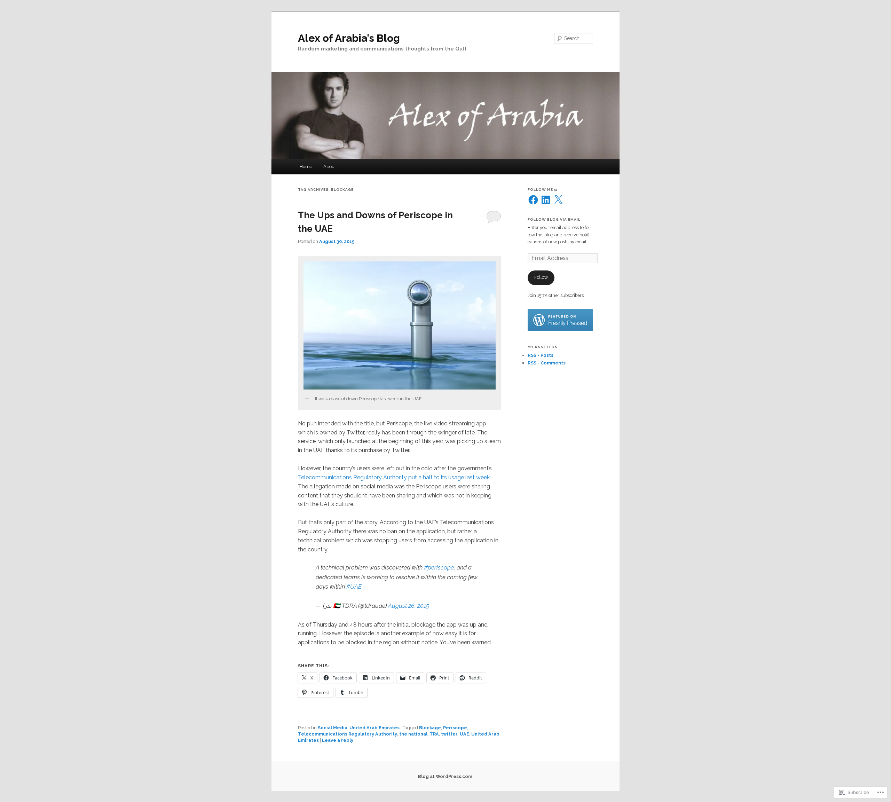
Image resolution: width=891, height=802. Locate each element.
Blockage (430, 727)
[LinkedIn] (545, 199)
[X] (558, 199)
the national (413, 734)
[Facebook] (533, 199)
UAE (464, 734)
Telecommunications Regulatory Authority (347, 734)
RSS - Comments (547, 362)
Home (306, 166)
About (329, 166)
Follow (541, 277)
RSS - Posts (540, 355)
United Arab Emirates (374, 727)
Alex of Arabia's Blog (349, 38)
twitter (449, 734)
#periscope (439, 567)
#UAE (354, 586)
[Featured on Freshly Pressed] (560, 329)
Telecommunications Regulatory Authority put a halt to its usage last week (394, 477)
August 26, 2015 (408, 605)
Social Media (332, 727)
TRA (434, 734)
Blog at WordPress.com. (445, 776)
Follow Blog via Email (554, 219)
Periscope (455, 727)
